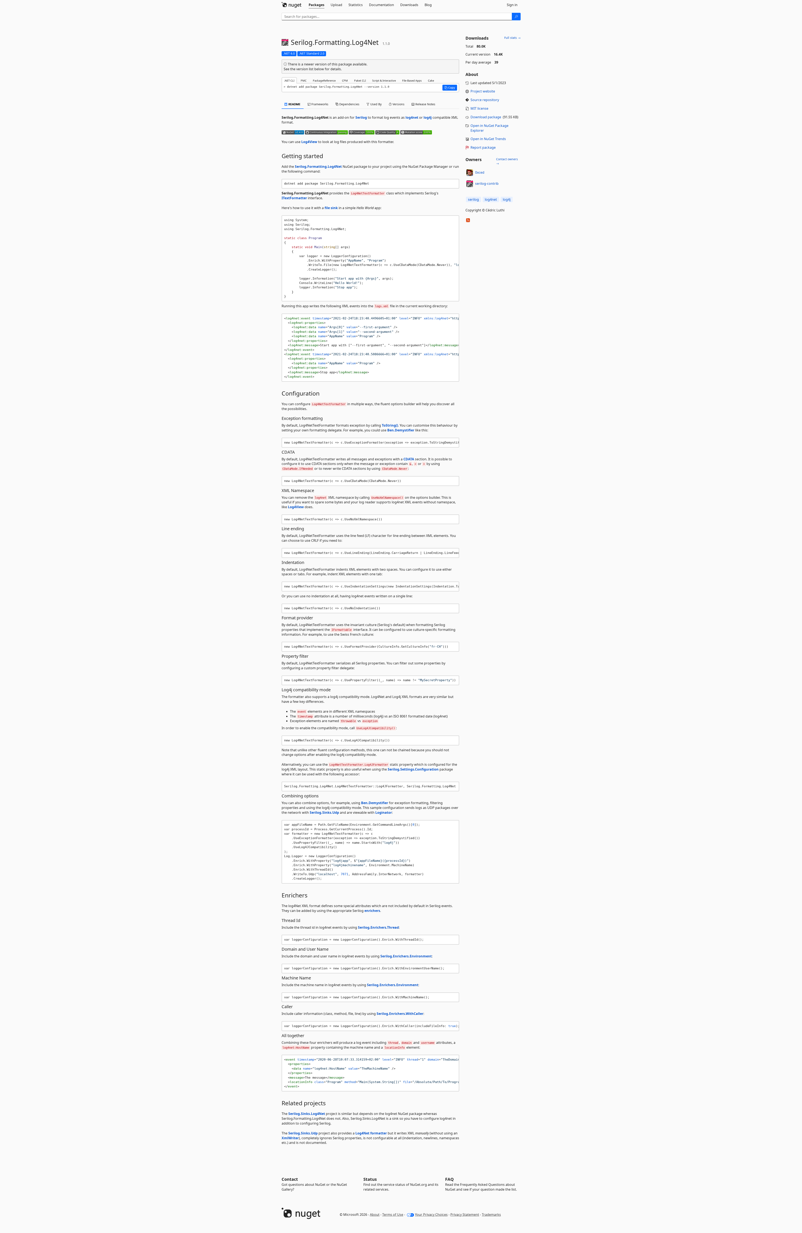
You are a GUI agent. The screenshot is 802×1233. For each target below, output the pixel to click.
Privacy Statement (464, 1214)
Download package (486, 117)
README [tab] (294, 104)
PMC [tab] (304, 80)
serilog (473, 199)
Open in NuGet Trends (488, 139)
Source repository (485, 100)
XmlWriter (290, 1138)
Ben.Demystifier (400, 430)
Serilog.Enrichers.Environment (406, 956)
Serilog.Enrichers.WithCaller (400, 1013)
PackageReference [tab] (324, 80)
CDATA (408, 459)
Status (370, 1179)
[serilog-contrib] (469, 183)
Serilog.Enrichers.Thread (378, 927)
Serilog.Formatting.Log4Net (318, 166)
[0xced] (469, 172)
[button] (449, 88)
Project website (483, 91)
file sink (331, 208)
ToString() (390, 425)
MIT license (479, 108)
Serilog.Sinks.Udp (324, 812)
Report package (483, 147)
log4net (412, 117)
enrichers (372, 910)
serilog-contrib (487, 183)
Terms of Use (392, 1214)
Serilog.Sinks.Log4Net (306, 1113)
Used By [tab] (375, 104)
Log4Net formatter (371, 1133)
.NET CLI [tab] (289, 80)
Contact (290, 1179)
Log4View (309, 141)
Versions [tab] (398, 104)
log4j (428, 117)
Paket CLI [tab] (360, 80)
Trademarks (491, 1214)
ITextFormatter (294, 198)
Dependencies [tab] (348, 104)
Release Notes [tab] (425, 104)
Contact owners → (507, 161)
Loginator (383, 812)
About (375, 1214)
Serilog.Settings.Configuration (413, 769)
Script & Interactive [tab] (384, 80)
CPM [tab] (345, 80)
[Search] (516, 16)
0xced (479, 172)
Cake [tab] (431, 80)
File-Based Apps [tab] (412, 80)
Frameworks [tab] (319, 104)
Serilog (361, 117)
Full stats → (512, 38)
